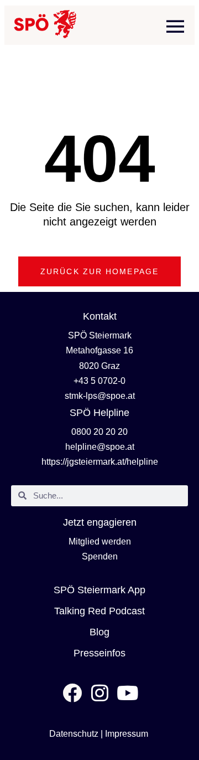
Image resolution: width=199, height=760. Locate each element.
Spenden (100, 556)
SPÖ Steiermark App (99, 589)
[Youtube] (127, 692)
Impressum (126, 733)
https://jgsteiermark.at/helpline (99, 461)
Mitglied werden (100, 541)
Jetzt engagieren (100, 522)
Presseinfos (99, 653)
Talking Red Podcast (99, 611)
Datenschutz (73, 733)
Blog (99, 632)
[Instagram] (99, 692)
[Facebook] (72, 692)
